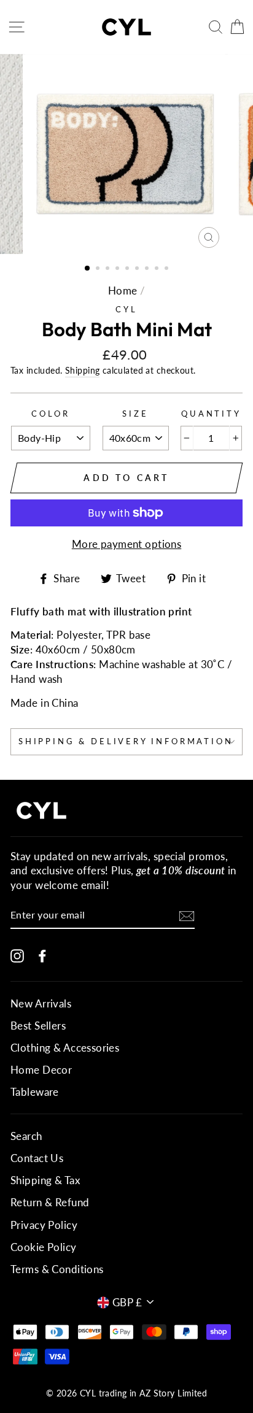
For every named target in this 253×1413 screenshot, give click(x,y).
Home (123, 290)
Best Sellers (38, 1025)
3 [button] (109, 269)
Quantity (211, 413)
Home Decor (41, 1069)
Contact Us (36, 1158)
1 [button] (88, 269)
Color (50, 413)
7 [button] (148, 269)
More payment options (127, 543)
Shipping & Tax (45, 1180)
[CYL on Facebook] (42, 955)
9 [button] (168, 269)
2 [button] (99, 269)
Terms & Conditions (57, 1269)
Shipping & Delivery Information (125, 741)
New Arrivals (40, 1003)
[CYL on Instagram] (17, 955)
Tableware (34, 1091)
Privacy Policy (43, 1225)
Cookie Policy (43, 1247)
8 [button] (158, 269)
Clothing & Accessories (64, 1047)
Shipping (82, 370)
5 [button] (128, 269)
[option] (126, 154)
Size (135, 413)
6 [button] (138, 269)
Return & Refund (49, 1202)
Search (26, 1136)
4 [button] (118, 269)
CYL (126, 309)
